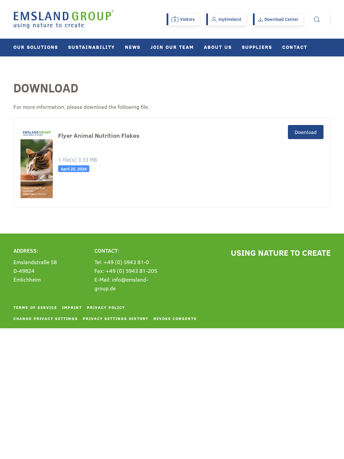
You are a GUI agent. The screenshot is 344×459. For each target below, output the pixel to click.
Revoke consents (175, 318)
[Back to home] (63, 19)
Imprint (72, 307)
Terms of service (35, 307)
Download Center (281, 19)
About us (218, 47)
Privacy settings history (115, 318)
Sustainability (91, 47)
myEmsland (229, 19)
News (132, 47)
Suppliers (257, 47)
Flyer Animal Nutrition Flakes (98, 135)
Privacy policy (106, 307)
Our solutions (35, 47)
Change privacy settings (45, 318)
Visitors (187, 19)
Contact (294, 47)
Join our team (172, 47)
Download (306, 132)
